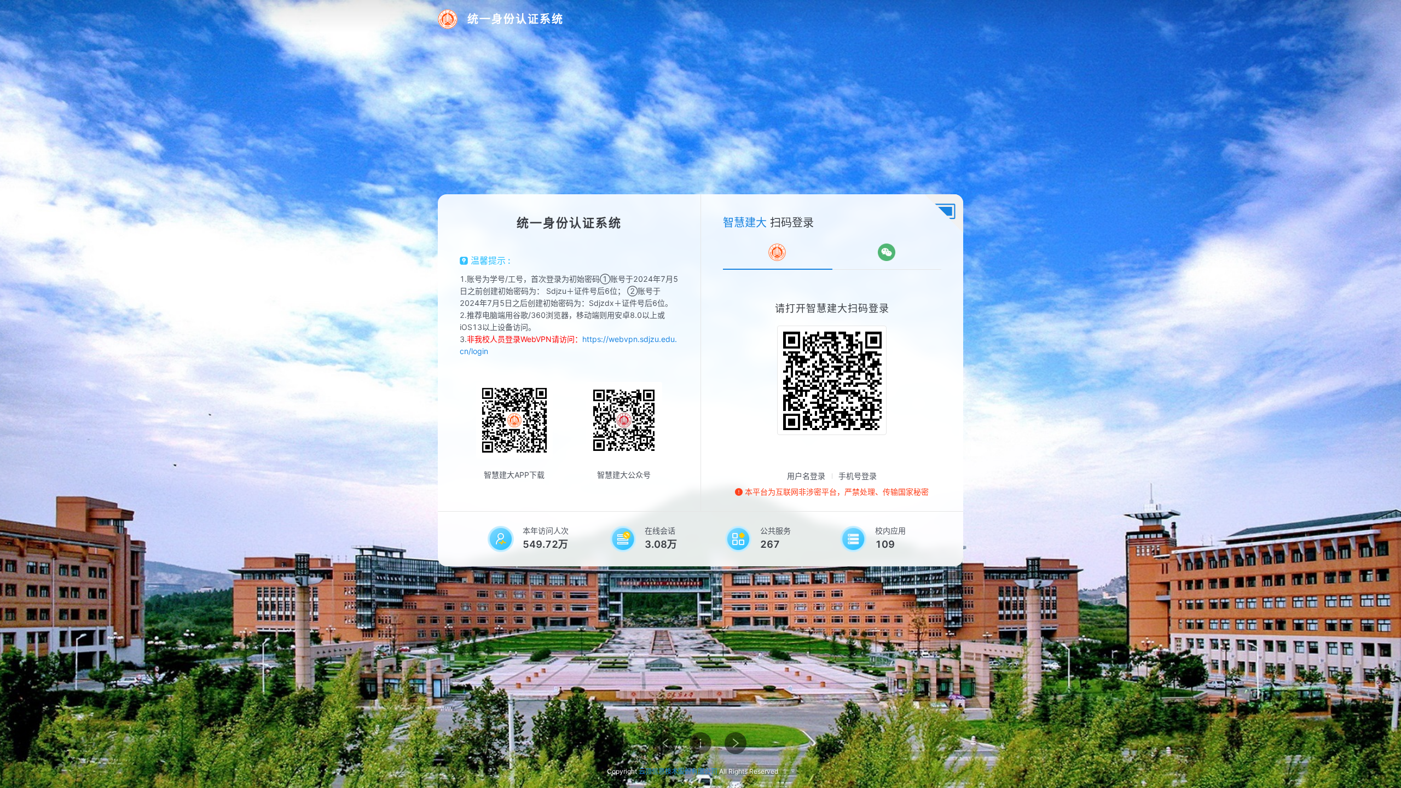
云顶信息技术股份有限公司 (678, 771)
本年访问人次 (546, 530)
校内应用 (890, 530)
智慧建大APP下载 (514, 474)
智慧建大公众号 (624, 474)
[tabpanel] (832, 368)
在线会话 (660, 530)
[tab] (777, 252)
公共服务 (775, 530)
